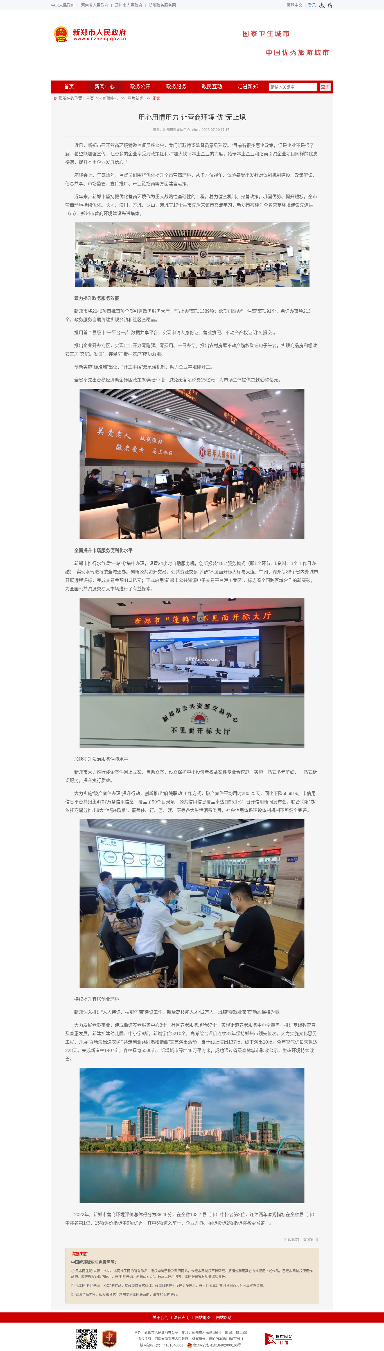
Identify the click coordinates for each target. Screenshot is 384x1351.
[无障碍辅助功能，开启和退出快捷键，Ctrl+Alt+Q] (326, 5)
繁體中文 (294, 5)
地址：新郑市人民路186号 (202, 1333)
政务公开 (140, 87)
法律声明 (181, 1317)
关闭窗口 (310, 1240)
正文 (156, 98)
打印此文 (291, 1240)
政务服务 (176, 87)
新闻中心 (104, 87)
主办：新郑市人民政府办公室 (156, 1333)
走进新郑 (248, 87)
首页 (69, 87)
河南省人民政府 (95, 5)
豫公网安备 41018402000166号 (217, 1345)
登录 (312, 5)
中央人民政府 (63, 5)
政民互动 (212, 87)
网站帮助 (224, 1317)
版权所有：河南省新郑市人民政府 (163, 1339)
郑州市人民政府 (128, 5)
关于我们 (160, 1317)
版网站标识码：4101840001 (161, 1345)
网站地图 (203, 1317)
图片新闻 (135, 98)
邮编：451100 (236, 1333)
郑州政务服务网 (162, 5)
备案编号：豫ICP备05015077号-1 (217, 1339)
